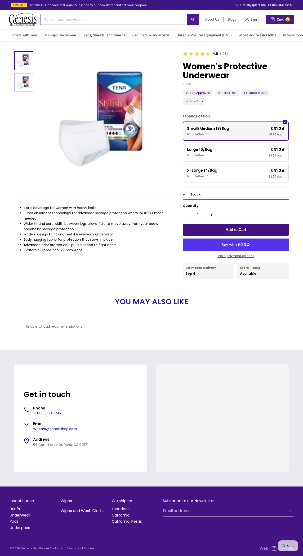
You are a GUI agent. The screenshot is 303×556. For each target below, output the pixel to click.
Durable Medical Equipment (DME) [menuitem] (204, 35)
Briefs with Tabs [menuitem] (25, 35)
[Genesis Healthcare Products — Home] (22, 19)
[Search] (192, 19)
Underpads (19, 527)
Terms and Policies (80, 548)
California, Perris (127, 521)
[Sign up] (289, 511)
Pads (13, 521)
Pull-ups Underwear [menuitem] (60, 35)
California (120, 515)
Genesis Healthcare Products (41, 548)
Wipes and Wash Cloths (82, 510)
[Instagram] (274, 548)
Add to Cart (236, 230)
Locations (120, 509)
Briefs (14, 509)
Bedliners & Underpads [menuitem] (150, 35)
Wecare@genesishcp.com (55, 428)
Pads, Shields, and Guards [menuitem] (104, 35)
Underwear (19, 515)
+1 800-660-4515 (280, 5)
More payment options (236, 256)
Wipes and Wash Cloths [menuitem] (257, 35)
